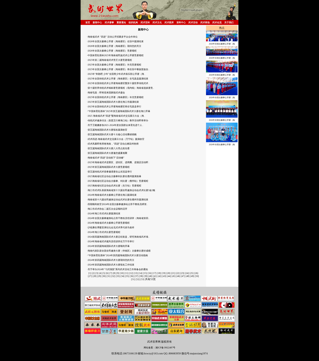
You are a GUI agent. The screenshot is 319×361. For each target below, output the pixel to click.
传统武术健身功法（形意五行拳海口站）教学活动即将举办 (118, 120)
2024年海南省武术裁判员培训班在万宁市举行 (111, 241)
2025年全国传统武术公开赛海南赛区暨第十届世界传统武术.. (119, 83)
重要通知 (121, 22)
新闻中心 (97, 22)
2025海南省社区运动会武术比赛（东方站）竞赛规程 (114, 185)
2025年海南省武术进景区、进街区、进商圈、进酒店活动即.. (119, 162)
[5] (103, 273)
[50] (197, 276)
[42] (160, 276)
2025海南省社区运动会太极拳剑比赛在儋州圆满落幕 (114, 176)
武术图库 (169, 22)
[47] (183, 276)
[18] (159, 273)
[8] (114, 273)
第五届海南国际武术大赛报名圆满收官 (107, 130)
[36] (132, 276)
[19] (164, 273)
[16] (150, 273)
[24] (187, 273)
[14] (140, 273)
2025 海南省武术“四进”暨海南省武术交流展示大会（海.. (116, 116)
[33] (118, 276)
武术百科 (145, 22)
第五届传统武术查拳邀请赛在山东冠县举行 (110, 171)
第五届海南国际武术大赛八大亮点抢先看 (109, 148)
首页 (87, 22)
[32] (113, 276)
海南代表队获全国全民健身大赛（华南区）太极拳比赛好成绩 (119, 251)
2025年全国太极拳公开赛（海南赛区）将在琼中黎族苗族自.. (119, 69)
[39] (146, 276)
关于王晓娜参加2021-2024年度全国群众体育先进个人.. (115, 125)
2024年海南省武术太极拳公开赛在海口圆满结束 (112, 195)
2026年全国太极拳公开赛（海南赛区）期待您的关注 (114, 46)
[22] (178, 273)
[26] (196, 273)
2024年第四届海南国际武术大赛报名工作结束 (111, 264)
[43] (164, 276)
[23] (182, 273)
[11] (126, 273)
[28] (95, 276)
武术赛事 (109, 22)
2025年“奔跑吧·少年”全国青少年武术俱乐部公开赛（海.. (116, 74)
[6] (107, 273)
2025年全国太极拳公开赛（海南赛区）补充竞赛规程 (114, 64)
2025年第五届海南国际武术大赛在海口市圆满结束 (113, 102)
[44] (169, 276)
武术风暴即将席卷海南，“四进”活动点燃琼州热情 (113, 144)
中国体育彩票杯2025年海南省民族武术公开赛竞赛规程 (116, 55)
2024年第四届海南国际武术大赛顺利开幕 (109, 246)
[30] (104, 276)
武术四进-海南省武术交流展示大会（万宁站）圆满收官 (116, 139)
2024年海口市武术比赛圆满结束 (104, 213)
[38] (141, 276)
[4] (100, 273)
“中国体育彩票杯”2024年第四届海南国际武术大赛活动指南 (118, 255)
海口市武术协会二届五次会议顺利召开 (107, 209)
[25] (192, 273)
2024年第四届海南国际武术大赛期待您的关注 (111, 260)
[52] (138, 279)
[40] (150, 276)
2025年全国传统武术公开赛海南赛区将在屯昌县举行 (114, 106)
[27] (90, 276)
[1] (89, 273)
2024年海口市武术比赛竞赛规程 (104, 232)
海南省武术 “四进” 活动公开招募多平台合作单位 (113, 37)
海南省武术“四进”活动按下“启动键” (106, 157)
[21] (173, 273)
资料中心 (181, 22)
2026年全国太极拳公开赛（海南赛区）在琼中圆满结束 (116, 41)
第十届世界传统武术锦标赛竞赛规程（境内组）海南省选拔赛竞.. (121, 88)
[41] (155, 276)
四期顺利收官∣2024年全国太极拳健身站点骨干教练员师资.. (118, 204)
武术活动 (193, 22)
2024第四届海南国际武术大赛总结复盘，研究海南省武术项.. (119, 237)
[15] (145, 273)
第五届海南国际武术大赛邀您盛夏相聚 (107, 153)
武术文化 (157, 22)
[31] (108, 276)
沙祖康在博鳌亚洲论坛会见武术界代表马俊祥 (111, 227)
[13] (136, 273)
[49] (192, 276)
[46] (178, 276)
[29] (99, 276)
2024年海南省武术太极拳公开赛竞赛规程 (109, 223)
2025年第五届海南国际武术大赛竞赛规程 (109, 167)
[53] (142, 279)
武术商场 (205, 22)
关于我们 (229, 22)
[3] (96, 273)
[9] (117, 273)
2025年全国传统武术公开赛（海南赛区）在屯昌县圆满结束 (118, 78)
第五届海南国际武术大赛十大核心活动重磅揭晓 (112, 134)
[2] (93, 273)
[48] (188, 276)
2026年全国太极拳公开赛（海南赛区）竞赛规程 (112, 51)
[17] (154, 273)
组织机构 (133, 22)
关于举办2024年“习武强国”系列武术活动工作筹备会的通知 (118, 269)
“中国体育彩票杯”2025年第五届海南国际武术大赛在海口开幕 (119, 111)
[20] (168, 273)
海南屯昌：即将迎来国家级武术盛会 (106, 92)
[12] (131, 273)
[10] (122, 273)
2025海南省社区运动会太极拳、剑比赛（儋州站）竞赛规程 (118, 181)
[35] (127, 276)
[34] (122, 276)
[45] (174, 276)
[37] (136, 276)
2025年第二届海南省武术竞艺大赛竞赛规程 (110, 60)
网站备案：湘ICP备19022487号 (159, 347)
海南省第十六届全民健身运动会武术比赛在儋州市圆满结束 (118, 199)
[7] (110, 273)
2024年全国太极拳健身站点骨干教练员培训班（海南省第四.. (119, 218)
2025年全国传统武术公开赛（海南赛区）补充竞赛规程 (116, 97)
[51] (133, 279)
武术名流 (217, 22)
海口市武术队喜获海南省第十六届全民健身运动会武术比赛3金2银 (121, 190)
